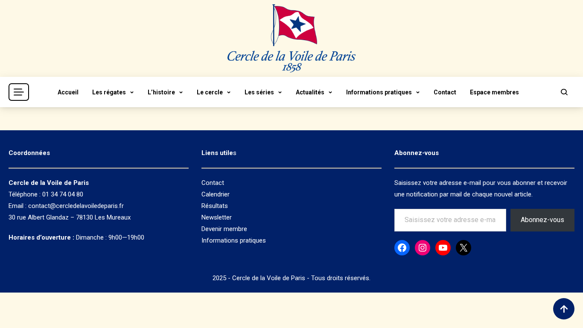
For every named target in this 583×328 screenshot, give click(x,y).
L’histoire (161, 92)
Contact (445, 92)
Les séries (259, 92)
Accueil (68, 92)
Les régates (109, 92)
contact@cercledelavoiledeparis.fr (76, 206)
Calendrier (215, 194)
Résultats (214, 206)
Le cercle (210, 92)
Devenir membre (224, 229)
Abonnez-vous (542, 220)
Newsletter (216, 217)
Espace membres (494, 92)
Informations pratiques (379, 92)
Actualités (310, 92)
